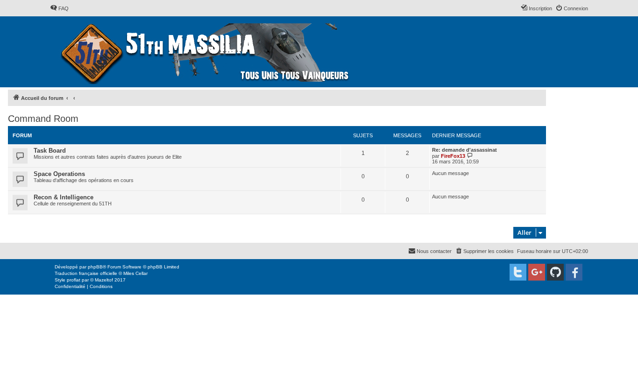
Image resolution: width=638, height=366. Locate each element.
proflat (73, 279)
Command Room (43, 118)
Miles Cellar (135, 273)
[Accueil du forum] (206, 52)
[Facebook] (574, 272)
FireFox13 (453, 156)
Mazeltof (104, 279)
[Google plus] (536, 272)
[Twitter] (518, 272)
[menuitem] (59, 8)
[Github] (555, 272)
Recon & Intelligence (63, 197)
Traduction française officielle (86, 273)
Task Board (50, 150)
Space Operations (59, 173)
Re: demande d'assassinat (464, 150)
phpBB (95, 266)
